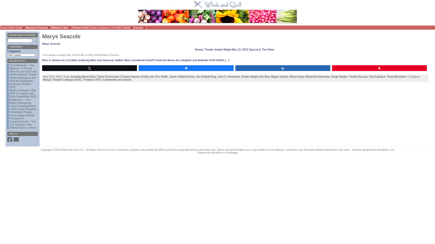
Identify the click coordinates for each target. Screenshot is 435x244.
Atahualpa (232, 152)
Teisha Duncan (358, 76)
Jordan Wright (249, 76)
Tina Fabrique (377, 76)
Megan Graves (279, 76)
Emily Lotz (147, 76)
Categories (14, 51)
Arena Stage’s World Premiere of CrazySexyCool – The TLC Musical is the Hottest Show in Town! (22, 121)
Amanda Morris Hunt (83, 76)
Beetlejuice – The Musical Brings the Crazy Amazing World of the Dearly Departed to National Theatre (23, 106)
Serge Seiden (339, 76)
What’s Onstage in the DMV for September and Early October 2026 (22, 82)
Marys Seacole (61, 36)
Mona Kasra (297, 76)
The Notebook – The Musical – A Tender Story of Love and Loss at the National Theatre (23, 70)
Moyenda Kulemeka (318, 76)
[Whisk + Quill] (217, 12)
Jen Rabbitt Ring (206, 76)
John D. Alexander (229, 76)
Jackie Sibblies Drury (182, 76)
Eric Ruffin (161, 76)
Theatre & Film (92, 79)
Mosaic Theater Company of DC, (63, 79)
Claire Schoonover (108, 76)
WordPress (217, 152)
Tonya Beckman (396, 76)
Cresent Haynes (130, 76)
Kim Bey (264, 76)
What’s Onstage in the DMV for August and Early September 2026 (22, 93)
